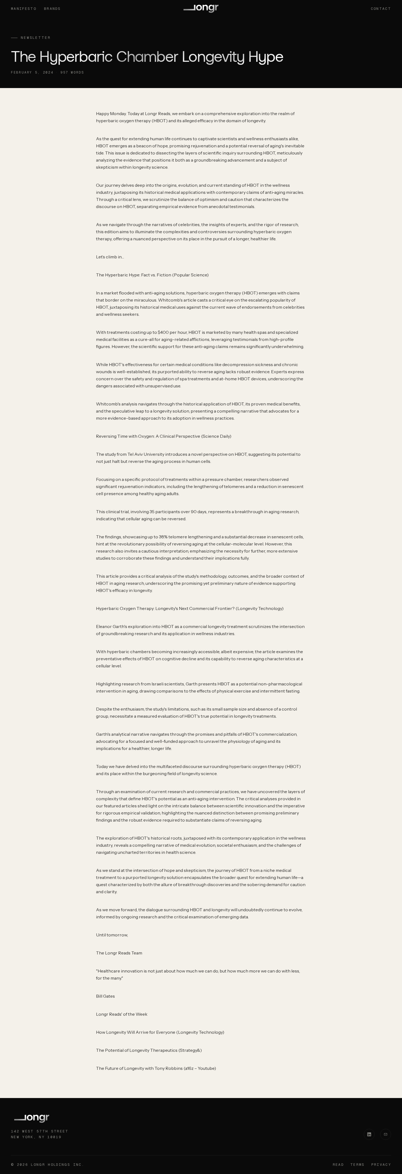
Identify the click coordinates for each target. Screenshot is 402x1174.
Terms (357, 1165)
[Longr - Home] (201, 9)
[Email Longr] (385, 1134)
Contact (381, 9)
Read (338, 1165)
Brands (52, 9)
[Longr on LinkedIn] (369, 1134)
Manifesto (23, 9)
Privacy (381, 1165)
